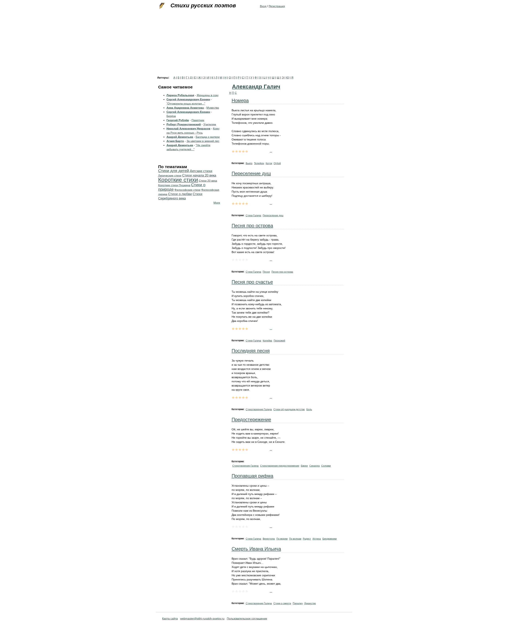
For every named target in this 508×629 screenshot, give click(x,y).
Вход (263, 6)
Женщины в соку (207, 95)
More (217, 202)
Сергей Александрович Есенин (188, 99)
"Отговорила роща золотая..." (185, 103)
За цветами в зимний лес (203, 141)
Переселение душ (251, 173)
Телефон (259, 163)
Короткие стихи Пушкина (174, 185)
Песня (266, 271)
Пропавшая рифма (252, 475)
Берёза (171, 116)
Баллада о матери (208, 136)
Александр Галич (256, 86)
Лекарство (310, 603)
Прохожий (279, 340)
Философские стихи (187, 189)
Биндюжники (329, 538)
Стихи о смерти (282, 603)
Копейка (267, 340)
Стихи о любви (180, 194)
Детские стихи (201, 171)
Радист (307, 538)
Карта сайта (170, 618)
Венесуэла (269, 538)
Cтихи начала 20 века (199, 175)
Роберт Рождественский (183, 124)
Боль (309, 409)
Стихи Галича (253, 215)
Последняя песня (251, 350)
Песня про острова (252, 225)
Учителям (209, 124)
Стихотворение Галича (259, 409)
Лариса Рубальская (180, 95)
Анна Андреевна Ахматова (185, 107)
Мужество (212, 107)
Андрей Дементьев (179, 136)
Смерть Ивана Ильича (256, 548)
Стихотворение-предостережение (279, 465)
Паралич (298, 603)
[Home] (162, 6)
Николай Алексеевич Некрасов (188, 128)
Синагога (314, 465)
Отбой (277, 163)
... (271, 151)
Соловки (326, 465)
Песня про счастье (252, 282)
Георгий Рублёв (177, 120)
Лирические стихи (169, 175)
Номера (240, 100)
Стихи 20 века (208, 180)
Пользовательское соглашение (247, 618)
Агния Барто (175, 141)
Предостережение (251, 419)
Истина (317, 538)
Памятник (197, 120)
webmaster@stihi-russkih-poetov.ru (202, 618)
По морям (282, 538)
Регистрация (277, 6)
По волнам (295, 538)
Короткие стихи (178, 180)
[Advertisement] (254, 46)
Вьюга (249, 163)
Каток (269, 163)
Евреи (304, 465)
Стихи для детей (173, 171)
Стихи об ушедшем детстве (289, 409)
